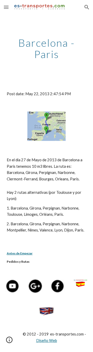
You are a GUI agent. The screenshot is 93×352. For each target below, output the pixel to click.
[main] (46, 48)
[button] (6, 7)
